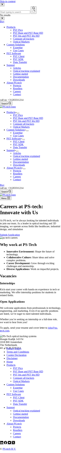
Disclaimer (12, 358)
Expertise (18, 132)
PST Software (14, 138)
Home (10, 361)
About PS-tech (14, 167)
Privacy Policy (14, 348)
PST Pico (18, 115)
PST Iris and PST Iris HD (26, 121)
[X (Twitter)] (13, 443)
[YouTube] (10, 443)
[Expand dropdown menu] (18, 113)
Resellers (17, 173)
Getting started (20, 159)
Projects (17, 170)
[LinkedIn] (2, 443)
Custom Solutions (16, 129)
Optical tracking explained (26, 156)
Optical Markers (21, 126)
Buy (2, 185)
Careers (17, 176)
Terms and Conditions (18, 351)
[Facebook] (6, 443)
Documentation (21, 162)
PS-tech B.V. (9, 448)
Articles (17, 153)
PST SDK (18, 144)
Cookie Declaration (17, 355)
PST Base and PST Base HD (28, 118)
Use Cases (18, 135)
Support (11, 150)
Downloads (19, 165)
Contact (17, 179)
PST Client (18, 141)
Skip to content (7, 1)
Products (11, 112)
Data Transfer (20, 147)
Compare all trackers (23, 124)
